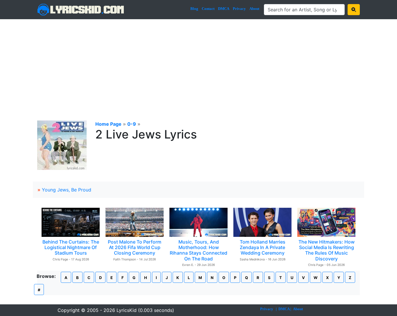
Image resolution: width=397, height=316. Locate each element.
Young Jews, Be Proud (66, 190)
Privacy (239, 8)
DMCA (223, 8)
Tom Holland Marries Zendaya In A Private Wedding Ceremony (262, 247)
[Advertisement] (198, 63)
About (254, 8)
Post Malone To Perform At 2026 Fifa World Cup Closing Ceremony (134, 247)
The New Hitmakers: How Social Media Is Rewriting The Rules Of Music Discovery (326, 250)
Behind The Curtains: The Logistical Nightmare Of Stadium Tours (70, 247)
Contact (208, 8)
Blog (194, 8)
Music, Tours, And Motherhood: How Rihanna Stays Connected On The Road (198, 250)
